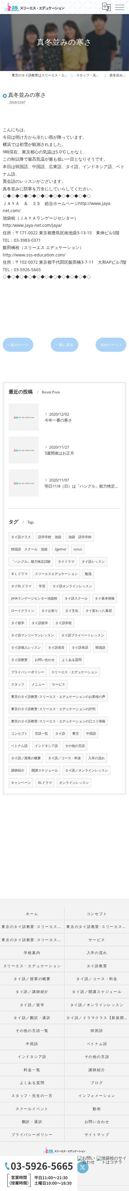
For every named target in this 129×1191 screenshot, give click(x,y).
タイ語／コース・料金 (64, 758)
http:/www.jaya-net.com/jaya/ (32, 225)
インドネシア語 (46, 746)
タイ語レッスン (93, 561)
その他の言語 (75, 746)
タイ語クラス (21, 537)
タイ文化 (71, 611)
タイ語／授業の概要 (26, 758)
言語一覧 (41, 733)
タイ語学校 (63, 623)
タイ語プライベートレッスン (82, 635)
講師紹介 (17, 770)
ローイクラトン (22, 611)
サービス (58, 684)
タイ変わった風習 (99, 611)
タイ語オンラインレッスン (72, 586)
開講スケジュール (45, 770)
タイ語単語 (80, 647)
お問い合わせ (45, 660)
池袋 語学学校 (80, 537)
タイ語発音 (56, 647)
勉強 (88, 574)
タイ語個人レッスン (26, 647)
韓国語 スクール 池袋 (29, 549)
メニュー (38, 684)
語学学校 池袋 (49, 537)
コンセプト (19, 733)
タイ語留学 (40, 623)
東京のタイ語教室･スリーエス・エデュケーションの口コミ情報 (58, 721)
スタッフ (17, 684)
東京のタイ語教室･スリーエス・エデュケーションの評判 (53, 709)
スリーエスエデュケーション (56, 574)
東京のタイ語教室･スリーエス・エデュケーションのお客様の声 (58, 697)
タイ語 (60, 733)
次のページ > (111, 344)
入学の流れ (96, 758)
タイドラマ (66, 561)
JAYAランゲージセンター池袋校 (34, 598)
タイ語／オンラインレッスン (86, 770)
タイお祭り (49, 611)
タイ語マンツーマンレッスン (32, 635)
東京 (75, 733)
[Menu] (119, 6)
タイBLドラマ (21, 586)
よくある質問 (72, 660)
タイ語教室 (19, 660)
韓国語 (100, 647)
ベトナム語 (19, 746)
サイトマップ (97, 1134)
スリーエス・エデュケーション (74, 672)
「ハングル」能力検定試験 (31, 561)
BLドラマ (45, 783)
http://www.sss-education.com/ (34, 255)
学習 (42, 586)
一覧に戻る (65, 344)
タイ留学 (17, 623)
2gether (60, 549)
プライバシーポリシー (27, 672)
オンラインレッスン (74, 783)
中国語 (91, 733)
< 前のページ (18, 344)
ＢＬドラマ (19, 574)
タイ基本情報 (105, 598)
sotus (78, 549)
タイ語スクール (76, 598)
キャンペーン (21, 783)
